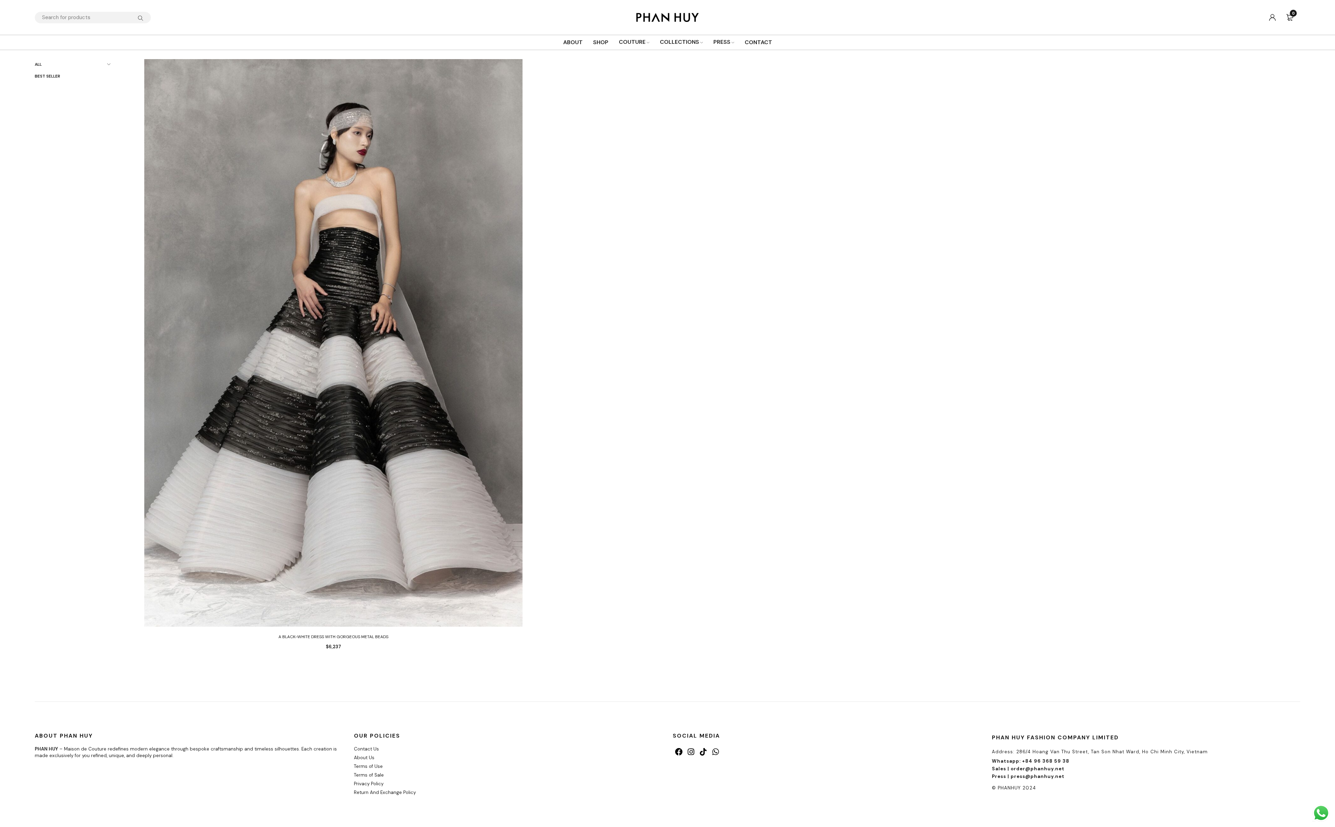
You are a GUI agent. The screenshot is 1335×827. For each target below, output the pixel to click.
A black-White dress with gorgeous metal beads (333, 637)
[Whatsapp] (716, 752)
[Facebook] (679, 752)
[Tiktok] (703, 752)
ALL (38, 64)
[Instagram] (691, 752)
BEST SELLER (47, 76)
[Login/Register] (1272, 17)
